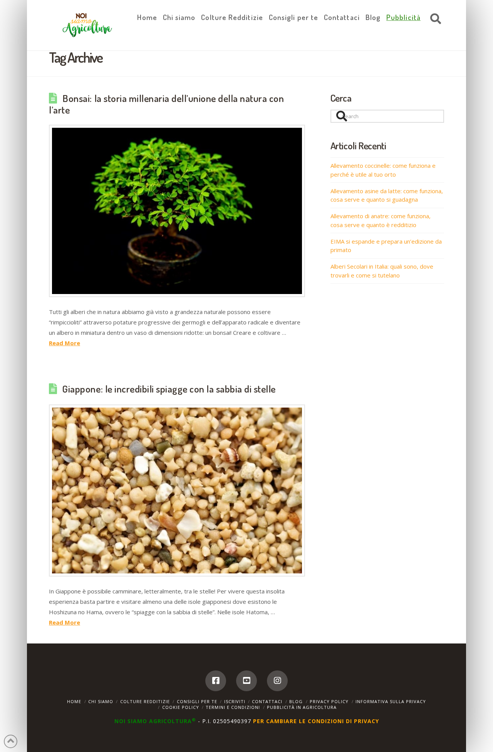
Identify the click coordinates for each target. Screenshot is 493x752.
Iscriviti (234, 701)
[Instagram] (277, 680)
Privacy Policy (329, 701)
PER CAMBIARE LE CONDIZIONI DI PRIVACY (316, 721)
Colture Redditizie (145, 701)
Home (74, 701)
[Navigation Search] (433, 19)
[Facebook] (215, 680)
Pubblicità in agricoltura (302, 707)
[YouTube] (246, 680)
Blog (296, 701)
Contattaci (267, 701)
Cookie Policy (180, 707)
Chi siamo (100, 701)
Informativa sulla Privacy (390, 701)
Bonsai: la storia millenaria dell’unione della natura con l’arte (166, 104)
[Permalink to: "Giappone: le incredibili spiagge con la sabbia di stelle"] (177, 490)
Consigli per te (197, 701)
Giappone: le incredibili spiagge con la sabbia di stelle (169, 389)
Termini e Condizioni (233, 707)
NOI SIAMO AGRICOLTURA (155, 721)
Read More (64, 343)
